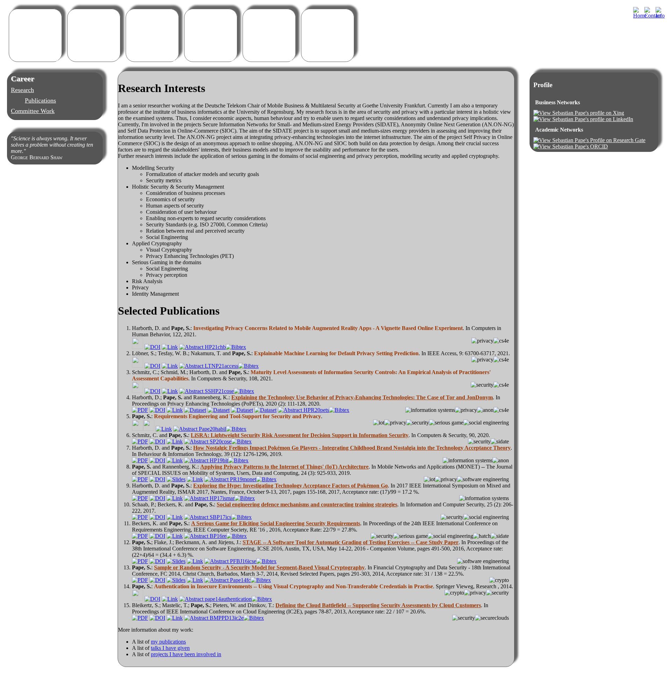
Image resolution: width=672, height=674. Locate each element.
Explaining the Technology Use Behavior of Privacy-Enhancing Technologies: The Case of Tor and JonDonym (362, 397)
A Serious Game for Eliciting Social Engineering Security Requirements (275, 523)
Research (22, 89)
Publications (40, 100)
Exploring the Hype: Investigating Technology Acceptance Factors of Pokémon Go (290, 486)
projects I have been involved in (186, 654)
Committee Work (33, 110)
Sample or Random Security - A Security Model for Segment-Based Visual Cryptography (259, 567)
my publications (168, 642)
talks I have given (170, 648)
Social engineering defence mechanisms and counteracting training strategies (307, 504)
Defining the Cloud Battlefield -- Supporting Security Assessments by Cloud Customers (378, 605)
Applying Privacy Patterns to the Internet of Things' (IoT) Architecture (284, 467)
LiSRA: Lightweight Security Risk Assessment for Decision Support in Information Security (299, 435)
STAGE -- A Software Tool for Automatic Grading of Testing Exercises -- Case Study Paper (350, 542)
